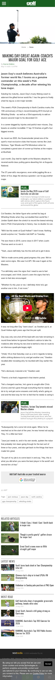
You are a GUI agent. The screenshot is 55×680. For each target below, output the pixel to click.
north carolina (36, 496)
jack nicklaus (13, 496)
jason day (24, 496)
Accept (48, 663)
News (31, 47)
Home (23, 47)
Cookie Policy (38, 673)
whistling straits (25, 501)
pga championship (9, 501)
